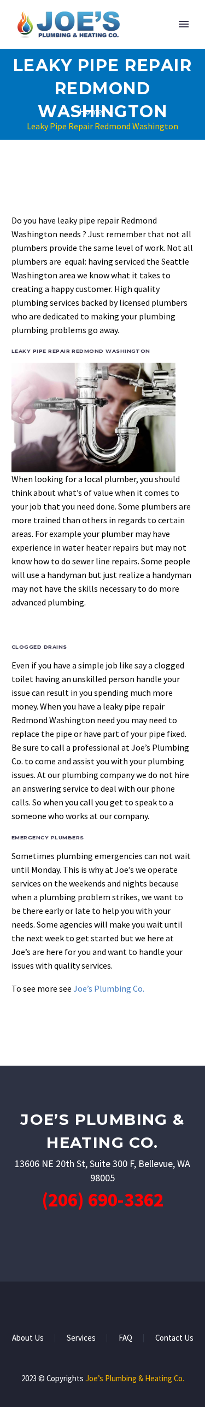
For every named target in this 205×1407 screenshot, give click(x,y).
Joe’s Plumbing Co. (108, 988)
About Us (28, 1338)
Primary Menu (184, 24)
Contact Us (174, 1338)
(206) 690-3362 (102, 1200)
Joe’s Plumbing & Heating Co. (134, 1378)
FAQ (125, 1338)
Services (81, 1338)
